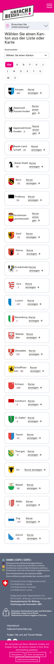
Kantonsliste (11, 49)
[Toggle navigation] (49, 5)
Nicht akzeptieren (36, 654)
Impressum (13, 625)
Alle (9, 64)
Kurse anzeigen (33, 91)
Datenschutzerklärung (19, 629)
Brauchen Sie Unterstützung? (20, 25)
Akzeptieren (17, 654)
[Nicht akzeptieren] (50, 652)
